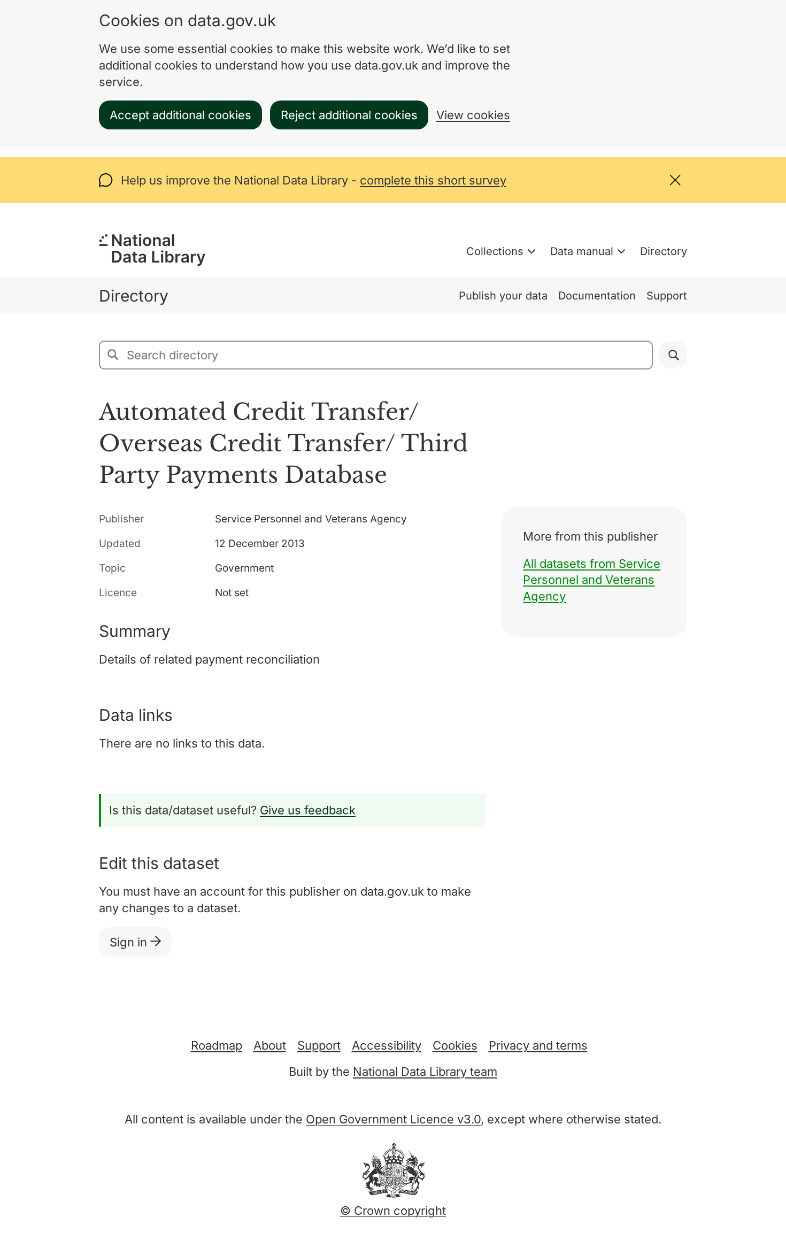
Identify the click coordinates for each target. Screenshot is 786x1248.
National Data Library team (425, 1071)
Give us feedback (308, 810)
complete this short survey (433, 180)
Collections (494, 251)
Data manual (581, 251)
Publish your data (503, 295)
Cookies (455, 1045)
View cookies (473, 115)
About (269, 1045)
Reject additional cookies (349, 115)
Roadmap (216, 1045)
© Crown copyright (393, 1211)
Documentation (597, 295)
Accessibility (386, 1045)
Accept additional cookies (180, 115)
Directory (663, 251)
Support (666, 295)
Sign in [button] (130, 942)
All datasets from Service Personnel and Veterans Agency (591, 580)
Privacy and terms (538, 1045)
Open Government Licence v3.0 (393, 1119)
